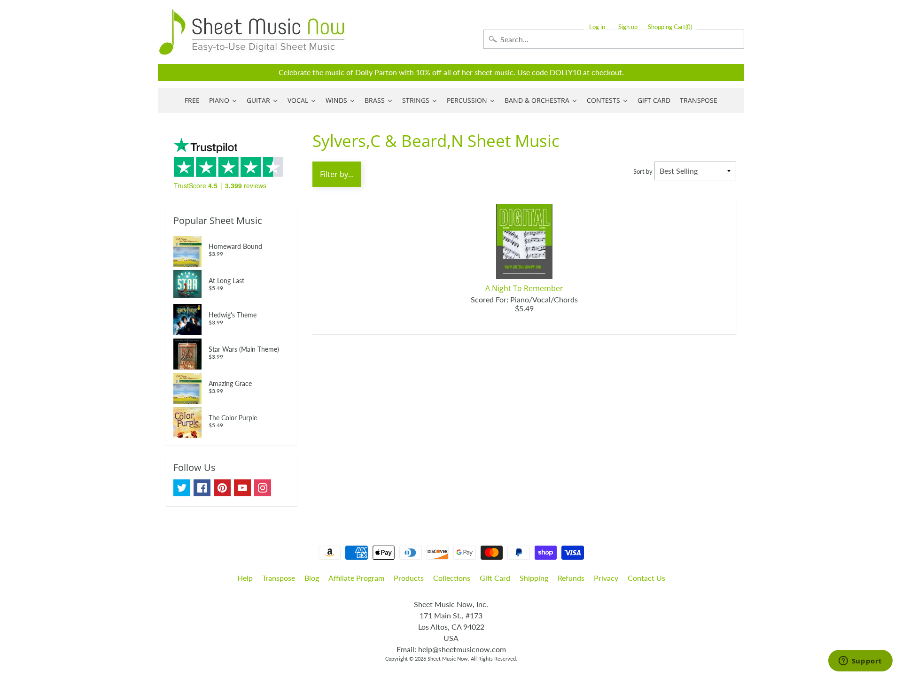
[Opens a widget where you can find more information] (860, 661)
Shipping (534, 577)
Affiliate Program (356, 577)
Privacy (606, 577)
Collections (451, 577)
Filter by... (337, 174)
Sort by (643, 171)
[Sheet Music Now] (252, 32)
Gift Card (495, 577)
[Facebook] (202, 487)
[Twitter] (181, 487)
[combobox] (613, 39)
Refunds (571, 577)
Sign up (628, 27)
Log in (597, 27)
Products (409, 577)
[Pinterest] (222, 487)
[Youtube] (242, 487)
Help (245, 577)
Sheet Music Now (448, 658)
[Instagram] (262, 487)
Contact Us (646, 577)
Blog (311, 577)
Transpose (278, 577)
